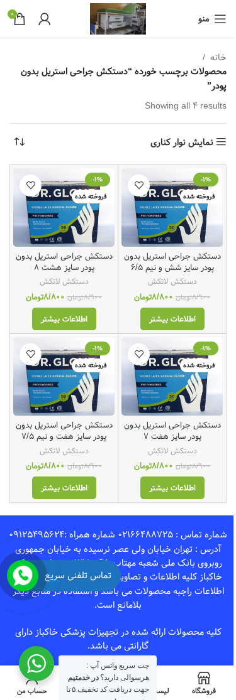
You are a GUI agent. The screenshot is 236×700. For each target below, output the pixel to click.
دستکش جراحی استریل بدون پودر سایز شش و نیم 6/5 (172, 262)
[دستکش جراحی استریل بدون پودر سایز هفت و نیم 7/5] (64, 376)
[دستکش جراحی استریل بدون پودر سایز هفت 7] (172, 376)
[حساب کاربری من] (44, 18)
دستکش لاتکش (172, 281)
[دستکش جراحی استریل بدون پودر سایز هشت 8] (64, 207)
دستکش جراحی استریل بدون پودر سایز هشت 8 (64, 262)
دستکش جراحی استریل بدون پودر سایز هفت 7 (172, 431)
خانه (218, 58)
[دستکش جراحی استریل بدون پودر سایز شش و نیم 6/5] (172, 207)
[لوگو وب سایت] (118, 18)
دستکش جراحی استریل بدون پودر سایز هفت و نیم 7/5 (64, 431)
